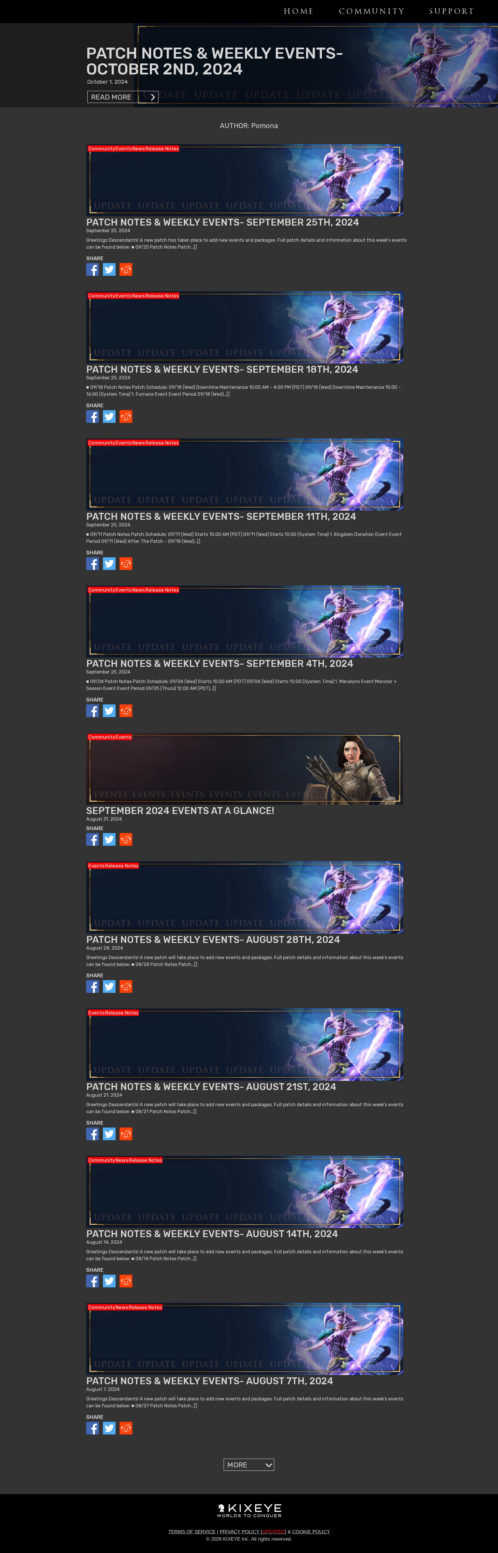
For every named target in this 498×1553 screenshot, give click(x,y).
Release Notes (162, 148)
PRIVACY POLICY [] (253, 1532)
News (138, 148)
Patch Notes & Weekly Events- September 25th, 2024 (222, 222)
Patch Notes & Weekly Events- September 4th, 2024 (219, 663)
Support (452, 11)
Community (372, 11)
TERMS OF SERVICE (192, 1532)
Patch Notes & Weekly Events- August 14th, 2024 (212, 1233)
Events (124, 148)
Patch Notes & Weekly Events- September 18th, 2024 (222, 369)
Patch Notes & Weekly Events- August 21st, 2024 (211, 1086)
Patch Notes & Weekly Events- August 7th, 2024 (209, 1381)
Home (299, 11)
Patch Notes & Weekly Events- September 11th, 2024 (221, 516)
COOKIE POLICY (311, 1532)
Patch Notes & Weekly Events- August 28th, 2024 (213, 939)
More (237, 1465)
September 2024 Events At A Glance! (180, 810)
